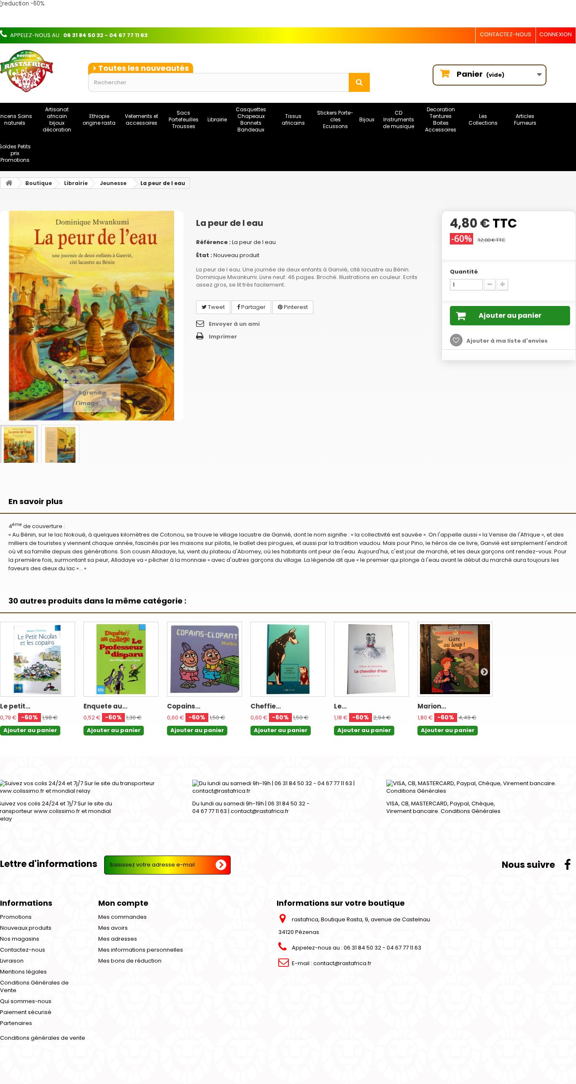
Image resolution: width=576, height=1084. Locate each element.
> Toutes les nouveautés (140, 68)
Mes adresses (117, 939)
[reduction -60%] (246, 13)
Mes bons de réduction (129, 961)
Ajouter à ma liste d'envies (506, 341)
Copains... (183, 706)
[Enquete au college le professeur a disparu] (121, 659)
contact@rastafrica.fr (342, 963)
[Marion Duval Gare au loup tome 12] (455, 659)
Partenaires (16, 1023)
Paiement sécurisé (25, 1012)
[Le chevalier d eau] (371, 659)
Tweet (216, 307)
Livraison (12, 961)
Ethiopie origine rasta (99, 119)
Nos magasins (19, 939)
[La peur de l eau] (19, 446)
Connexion (555, 34)
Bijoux (366, 119)
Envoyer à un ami (234, 324)
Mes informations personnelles (140, 950)
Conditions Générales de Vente (34, 986)
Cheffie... (265, 706)
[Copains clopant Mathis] (204, 659)
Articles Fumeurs (525, 119)
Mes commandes (122, 917)
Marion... (431, 706)
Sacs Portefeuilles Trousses (184, 119)
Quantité (464, 272)
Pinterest (295, 307)
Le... (340, 706)
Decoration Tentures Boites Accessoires (440, 119)
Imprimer (223, 337)
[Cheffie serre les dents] (288, 659)
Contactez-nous (505, 34)
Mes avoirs (113, 928)
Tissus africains (293, 119)
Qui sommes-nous (25, 1001)
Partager (253, 307)
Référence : (213, 242)
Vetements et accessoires (141, 119)
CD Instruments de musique (398, 119)
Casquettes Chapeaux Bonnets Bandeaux (251, 119)
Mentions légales (23, 972)
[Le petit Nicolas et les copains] (37, 659)
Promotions (16, 917)
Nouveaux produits (25, 928)
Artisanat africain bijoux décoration (57, 119)
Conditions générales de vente (42, 1038)
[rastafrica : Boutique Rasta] (37, 71)
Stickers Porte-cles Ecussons (335, 119)
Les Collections (483, 119)
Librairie (217, 119)
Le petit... (15, 706)
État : (204, 255)
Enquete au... (105, 706)
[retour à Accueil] (9, 183)
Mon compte (123, 903)
